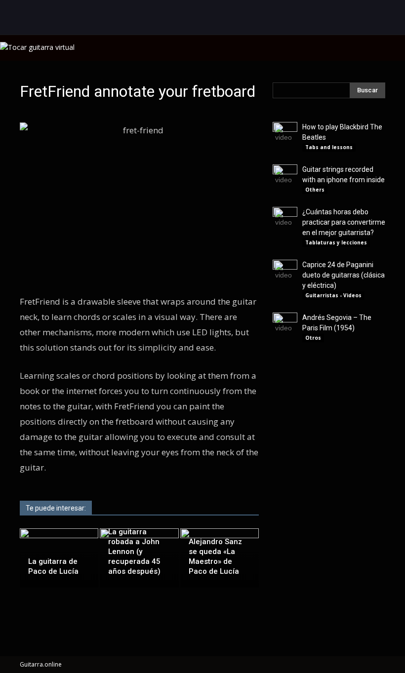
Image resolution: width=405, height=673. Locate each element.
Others (314, 189)
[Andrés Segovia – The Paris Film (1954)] (285, 325)
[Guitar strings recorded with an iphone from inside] (285, 176)
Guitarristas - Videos (333, 295)
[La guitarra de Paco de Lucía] (59, 552)
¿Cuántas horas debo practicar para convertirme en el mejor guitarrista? (343, 222)
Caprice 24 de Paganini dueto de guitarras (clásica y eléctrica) (343, 275)
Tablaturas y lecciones (336, 242)
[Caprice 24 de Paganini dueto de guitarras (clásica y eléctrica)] (285, 272)
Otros (313, 337)
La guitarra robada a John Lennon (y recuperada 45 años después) (134, 551)
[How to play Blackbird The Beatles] (285, 134)
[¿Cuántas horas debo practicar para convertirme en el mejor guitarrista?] (285, 219)
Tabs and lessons (329, 147)
